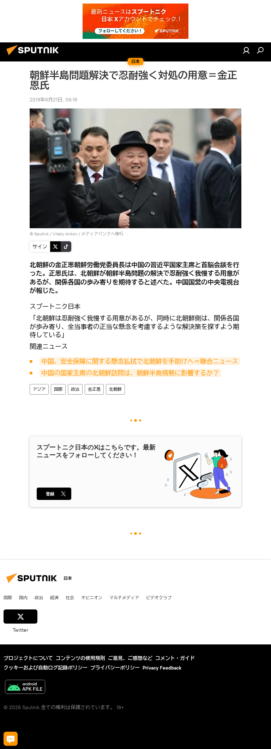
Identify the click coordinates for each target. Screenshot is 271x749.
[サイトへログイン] (246, 50)
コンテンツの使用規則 (80, 658)
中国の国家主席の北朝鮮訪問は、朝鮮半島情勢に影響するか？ (130, 373)
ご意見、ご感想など (130, 658)
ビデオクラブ (158, 597)
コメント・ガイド (175, 658)
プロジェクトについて (28, 658)
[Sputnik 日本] (35, 56)
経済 (54, 597)
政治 (75, 389)
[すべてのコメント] (11, 739)
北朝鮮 (115, 389)
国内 (23, 597)
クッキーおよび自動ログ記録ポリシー (46, 668)
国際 (58, 389)
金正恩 (94, 389)
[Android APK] (25, 688)
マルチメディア (124, 597)
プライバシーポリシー (115, 668)
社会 (70, 597)
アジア (39, 389)
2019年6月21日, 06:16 (53, 99)
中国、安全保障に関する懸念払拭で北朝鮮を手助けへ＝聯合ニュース (139, 361)
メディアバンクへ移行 (102, 233)
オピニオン (91, 597)
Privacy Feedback (162, 668)
